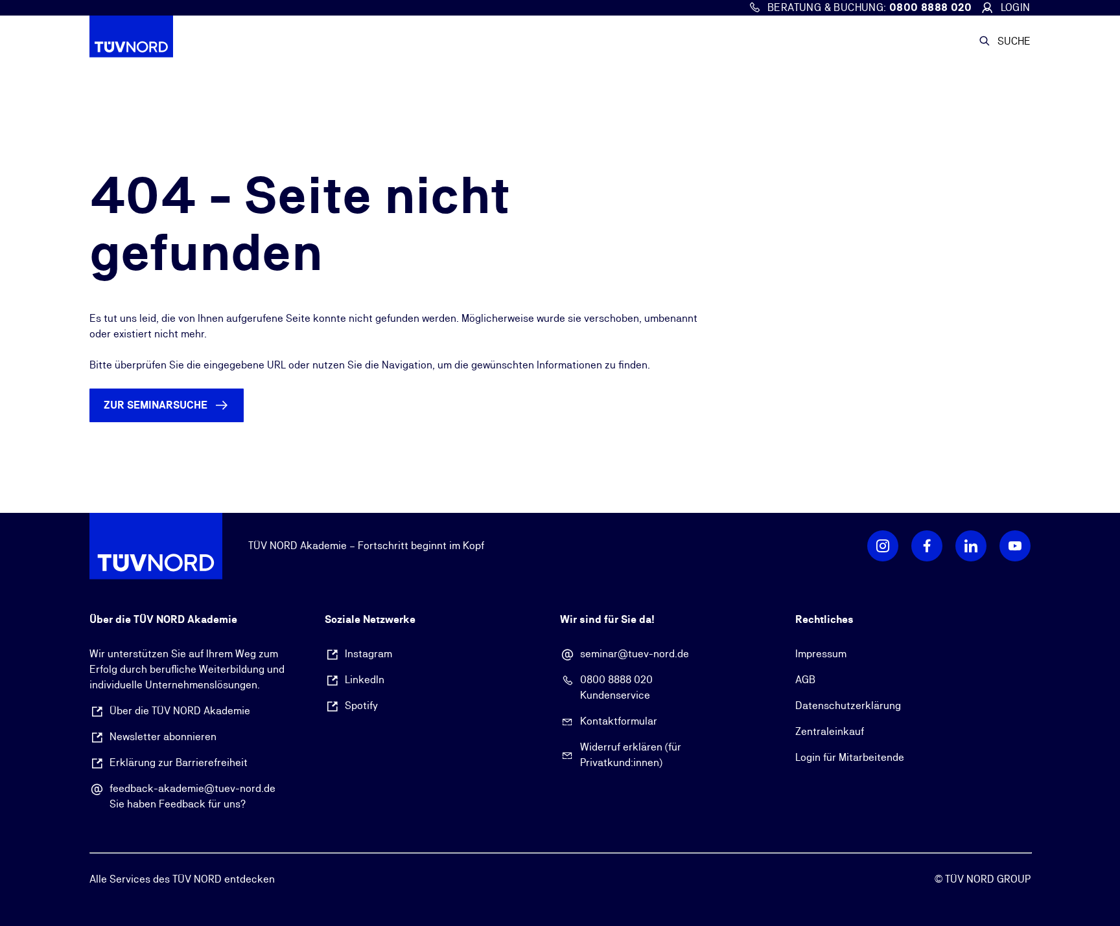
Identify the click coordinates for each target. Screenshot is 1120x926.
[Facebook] (926, 545)
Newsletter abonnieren (163, 736)
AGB (805, 679)
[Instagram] (882, 545)
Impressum (820, 654)
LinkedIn (364, 679)
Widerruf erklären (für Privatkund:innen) (630, 755)
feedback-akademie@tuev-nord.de (192, 788)
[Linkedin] (970, 545)
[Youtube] (1015, 545)
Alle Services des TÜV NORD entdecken (182, 879)
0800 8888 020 (616, 679)
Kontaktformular (618, 721)
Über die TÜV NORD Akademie (180, 711)
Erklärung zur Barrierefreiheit (179, 762)
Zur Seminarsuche (155, 405)
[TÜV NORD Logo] (155, 546)
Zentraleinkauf (829, 731)
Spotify (361, 705)
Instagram (368, 654)
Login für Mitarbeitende (849, 757)
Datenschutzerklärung (848, 705)
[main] (560, 294)
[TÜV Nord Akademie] (156, 41)
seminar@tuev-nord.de (634, 654)
